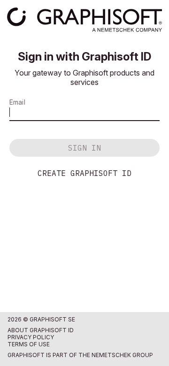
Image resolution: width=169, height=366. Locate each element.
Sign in (84, 147)
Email (17, 102)
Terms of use (29, 344)
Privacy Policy (31, 337)
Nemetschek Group (122, 354)
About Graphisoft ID (41, 330)
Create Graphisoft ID (84, 173)
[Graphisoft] (84, 20)
